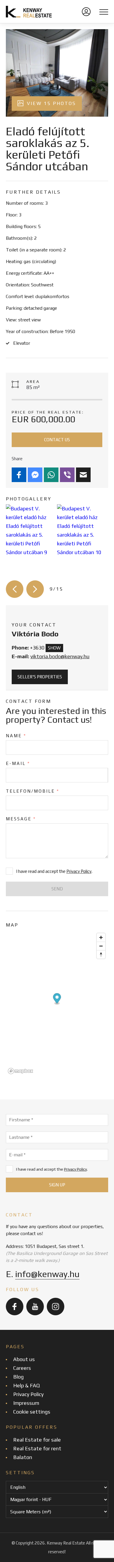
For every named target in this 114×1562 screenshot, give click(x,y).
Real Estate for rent (37, 1448)
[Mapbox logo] (20, 1071)
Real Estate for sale (37, 1440)
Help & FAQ (26, 1385)
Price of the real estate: (48, 412)
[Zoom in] (101, 937)
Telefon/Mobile (32, 791)
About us (24, 1359)
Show (54, 647)
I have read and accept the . (52, 1169)
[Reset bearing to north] (101, 954)
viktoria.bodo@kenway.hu (59, 656)
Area (33, 381)
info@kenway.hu (47, 1274)
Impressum (26, 1403)
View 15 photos (50, 103)
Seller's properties (40, 676)
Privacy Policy (78, 871)
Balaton (22, 1457)
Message (21, 818)
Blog (18, 1377)
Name (16, 735)
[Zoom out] (101, 946)
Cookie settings (31, 1412)
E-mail (18, 763)
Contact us (57, 439)
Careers (22, 1368)
